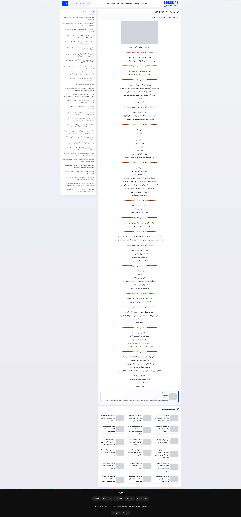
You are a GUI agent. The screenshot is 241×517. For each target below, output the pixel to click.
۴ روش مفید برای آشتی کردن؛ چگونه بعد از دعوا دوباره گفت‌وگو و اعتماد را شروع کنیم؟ (79, 55)
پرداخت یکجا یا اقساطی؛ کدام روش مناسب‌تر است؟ (80, 143)
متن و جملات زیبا (165, 17)
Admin (165, 396)
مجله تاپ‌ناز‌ (171, 3)
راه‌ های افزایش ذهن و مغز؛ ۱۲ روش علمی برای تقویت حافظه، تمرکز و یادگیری (79, 61)
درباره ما (125, 513)
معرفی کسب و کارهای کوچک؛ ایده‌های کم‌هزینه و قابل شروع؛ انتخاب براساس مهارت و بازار (79, 178)
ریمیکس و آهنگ (142, 498)
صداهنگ (96, 498)
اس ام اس (143, 124)
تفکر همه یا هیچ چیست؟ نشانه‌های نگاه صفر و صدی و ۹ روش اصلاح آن (78, 67)
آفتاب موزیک (107, 498)
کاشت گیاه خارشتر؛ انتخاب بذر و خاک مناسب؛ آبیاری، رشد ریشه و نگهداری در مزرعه (78, 25)
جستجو (65, 4)
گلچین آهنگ (129, 498)
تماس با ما (116, 513)
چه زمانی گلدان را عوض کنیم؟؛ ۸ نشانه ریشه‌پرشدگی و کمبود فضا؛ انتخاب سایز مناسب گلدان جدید (79, 126)
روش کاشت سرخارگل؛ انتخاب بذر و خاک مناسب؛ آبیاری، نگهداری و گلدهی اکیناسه (79, 31)
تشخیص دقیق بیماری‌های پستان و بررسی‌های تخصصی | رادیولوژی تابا (78, 172)
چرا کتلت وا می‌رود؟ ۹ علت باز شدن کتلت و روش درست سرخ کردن (79, 108)
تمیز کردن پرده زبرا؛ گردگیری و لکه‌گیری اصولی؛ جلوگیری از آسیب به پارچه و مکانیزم (78, 160)
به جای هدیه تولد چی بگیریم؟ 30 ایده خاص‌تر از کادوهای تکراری (80, 79)
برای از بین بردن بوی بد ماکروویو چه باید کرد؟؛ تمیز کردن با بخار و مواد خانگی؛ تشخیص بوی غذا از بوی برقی (78, 95)
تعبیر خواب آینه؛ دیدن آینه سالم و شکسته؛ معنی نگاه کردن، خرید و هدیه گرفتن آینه (80, 191)
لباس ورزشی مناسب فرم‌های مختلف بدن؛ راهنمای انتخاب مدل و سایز (78, 18)
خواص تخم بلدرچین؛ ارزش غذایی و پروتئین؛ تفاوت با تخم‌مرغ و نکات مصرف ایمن (79, 148)
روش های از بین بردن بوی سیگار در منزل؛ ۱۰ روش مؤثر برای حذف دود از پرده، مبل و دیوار (79, 120)
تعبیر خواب (118, 498)
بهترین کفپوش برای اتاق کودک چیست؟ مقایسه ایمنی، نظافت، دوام (79, 49)
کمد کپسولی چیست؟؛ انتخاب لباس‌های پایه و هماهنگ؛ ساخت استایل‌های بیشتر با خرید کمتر (79, 166)
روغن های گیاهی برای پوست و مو (85, 84)
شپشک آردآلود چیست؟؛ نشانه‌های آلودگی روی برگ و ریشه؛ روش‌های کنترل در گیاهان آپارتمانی (80, 37)
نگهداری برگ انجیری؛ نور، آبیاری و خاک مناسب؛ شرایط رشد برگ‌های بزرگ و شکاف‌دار (79, 43)
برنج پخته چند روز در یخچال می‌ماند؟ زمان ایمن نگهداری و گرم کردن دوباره (80, 101)
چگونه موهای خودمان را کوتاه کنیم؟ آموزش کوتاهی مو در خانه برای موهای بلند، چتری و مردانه (79, 89)
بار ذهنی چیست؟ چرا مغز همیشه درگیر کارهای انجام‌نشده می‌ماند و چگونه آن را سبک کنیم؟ (81, 73)
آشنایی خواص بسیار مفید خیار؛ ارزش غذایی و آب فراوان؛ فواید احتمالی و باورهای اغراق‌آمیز (79, 154)
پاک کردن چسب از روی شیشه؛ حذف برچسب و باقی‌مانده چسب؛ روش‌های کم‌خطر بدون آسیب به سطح (78, 132)
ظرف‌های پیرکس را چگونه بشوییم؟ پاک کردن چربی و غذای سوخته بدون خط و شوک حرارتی (80, 114)
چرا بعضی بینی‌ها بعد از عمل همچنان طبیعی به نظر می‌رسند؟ (80, 138)
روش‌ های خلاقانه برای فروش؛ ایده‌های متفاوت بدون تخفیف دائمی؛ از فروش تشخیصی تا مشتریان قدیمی (79, 185)
